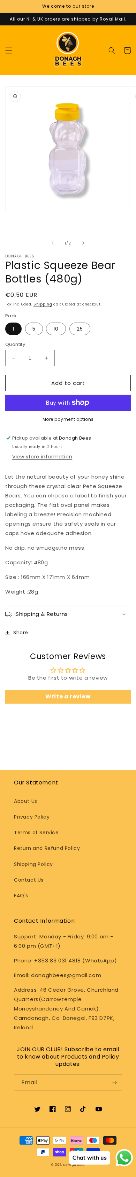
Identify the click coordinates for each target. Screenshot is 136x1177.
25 (80, 328)
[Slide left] (52, 243)
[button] (8, 50)
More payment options (68, 419)
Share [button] (20, 632)
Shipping (42, 304)
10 (56, 328)
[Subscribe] (114, 1083)
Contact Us (29, 879)
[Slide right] (83, 243)
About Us (25, 801)
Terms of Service (36, 832)
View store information (42, 456)
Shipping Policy (33, 864)
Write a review (67, 696)
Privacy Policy (32, 816)
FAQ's (21, 895)
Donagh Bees (74, 1165)
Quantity (15, 344)
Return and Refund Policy (47, 848)
